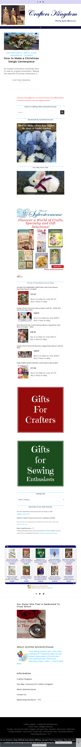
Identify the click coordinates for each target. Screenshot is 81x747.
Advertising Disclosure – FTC (29, 700)
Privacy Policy (37, 732)
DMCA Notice (61, 729)
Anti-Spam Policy (42, 729)
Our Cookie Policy (63, 742)
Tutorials (28, 55)
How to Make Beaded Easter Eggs (26, 193)
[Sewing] (40, 464)
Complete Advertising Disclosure (48, 533)
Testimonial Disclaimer (65, 732)
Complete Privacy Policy (22, 524)
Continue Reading (21, 80)
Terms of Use (27, 732)
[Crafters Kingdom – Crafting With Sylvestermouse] (40, 15)
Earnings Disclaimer (15, 732)
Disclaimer (52, 729)
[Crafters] (40, 410)
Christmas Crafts (14, 53)
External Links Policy (50, 732)
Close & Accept (39, 745)
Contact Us (21, 694)
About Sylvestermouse (26, 689)
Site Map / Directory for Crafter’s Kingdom (35, 684)
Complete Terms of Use (23, 514)
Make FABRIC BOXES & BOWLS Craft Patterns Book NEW (37, 363)
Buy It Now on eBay (39, 301)
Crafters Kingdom (24, 679)
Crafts (26, 53)
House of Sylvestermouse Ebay (40, 283)
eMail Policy (71, 729)
